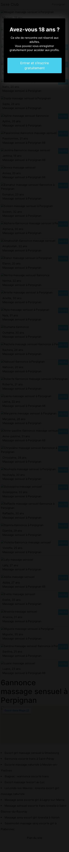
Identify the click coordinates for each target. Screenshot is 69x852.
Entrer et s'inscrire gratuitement (34, 65)
